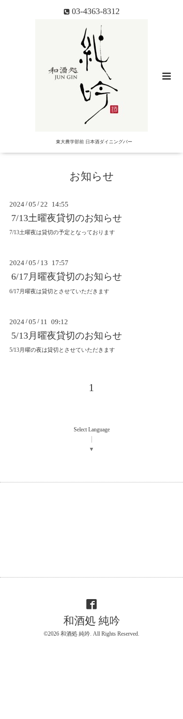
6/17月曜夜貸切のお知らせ (66, 277)
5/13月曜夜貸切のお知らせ (66, 336)
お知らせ (91, 176)
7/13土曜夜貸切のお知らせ (66, 218)
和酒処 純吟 (91, 621)
